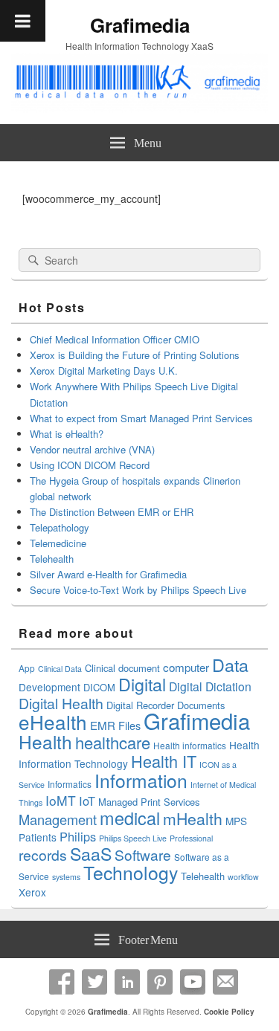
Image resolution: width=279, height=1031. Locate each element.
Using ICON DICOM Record (90, 465)
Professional (191, 838)
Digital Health (61, 703)
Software (143, 854)
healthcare (112, 742)
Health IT (163, 760)
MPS (236, 820)
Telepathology (59, 527)
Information (140, 780)
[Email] (225, 982)
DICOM (99, 687)
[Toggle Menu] (22, 21)
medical (130, 817)
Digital (142, 684)
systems (66, 876)
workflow (243, 876)
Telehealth (52, 559)
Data (230, 664)
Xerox (32, 892)
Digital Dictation (210, 686)
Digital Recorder (140, 705)
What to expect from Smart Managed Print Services (141, 418)
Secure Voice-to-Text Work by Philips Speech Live (138, 590)
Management (58, 819)
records (43, 854)
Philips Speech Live (133, 838)
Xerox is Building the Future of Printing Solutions (135, 355)
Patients (38, 837)
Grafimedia (140, 25)
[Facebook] (61, 982)
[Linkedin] (127, 982)
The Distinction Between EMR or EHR (111, 512)
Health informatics (189, 745)
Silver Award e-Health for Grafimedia (108, 574)
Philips (78, 836)
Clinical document (122, 668)
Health (45, 741)
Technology (130, 872)
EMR (102, 725)
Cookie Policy (229, 1011)
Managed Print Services (148, 802)
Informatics (70, 784)
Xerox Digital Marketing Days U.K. (104, 370)
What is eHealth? (66, 434)
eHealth (53, 721)
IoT (87, 800)
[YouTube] (192, 982)
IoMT (60, 800)
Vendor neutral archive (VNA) (92, 449)
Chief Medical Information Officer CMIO (114, 339)
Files (129, 725)
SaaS (91, 853)
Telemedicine (58, 543)
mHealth (192, 818)
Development (49, 686)
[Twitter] (94, 982)
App (27, 668)
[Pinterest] (160, 982)
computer (186, 667)
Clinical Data (60, 668)
